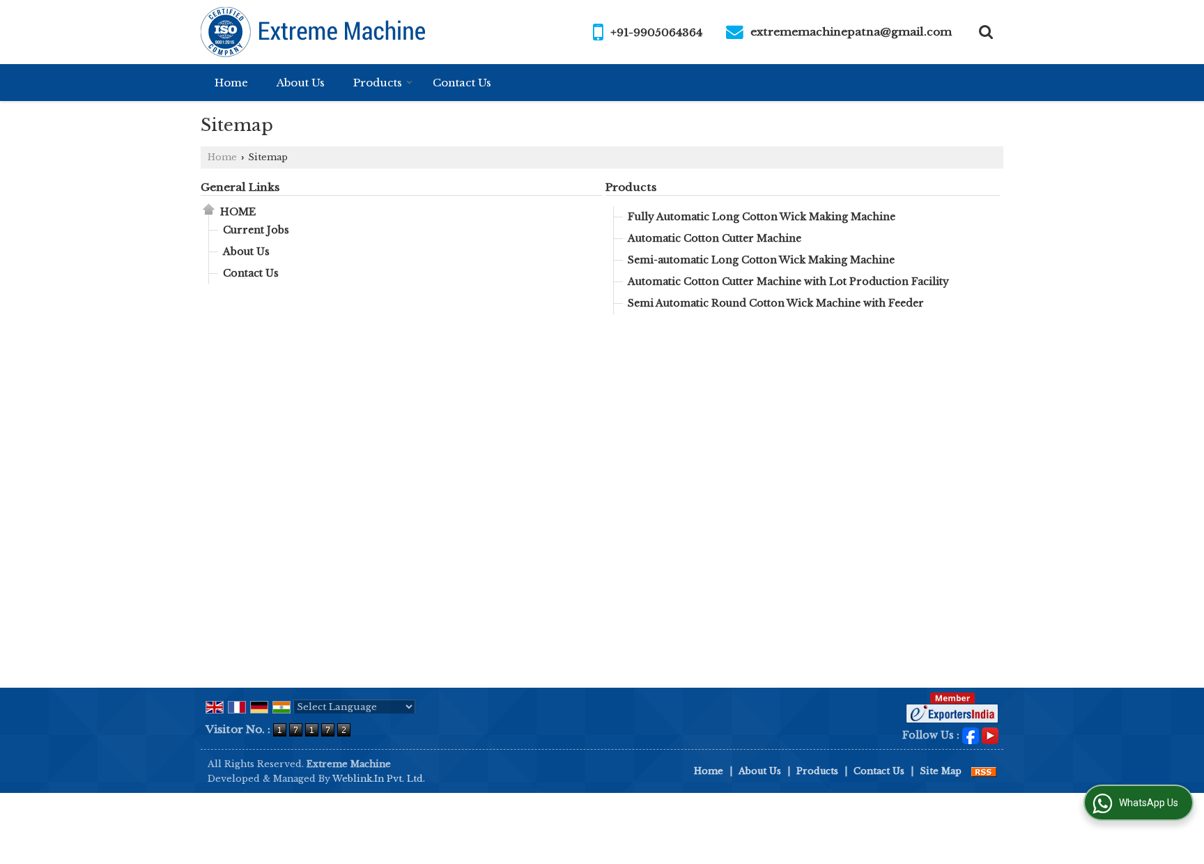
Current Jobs (256, 230)
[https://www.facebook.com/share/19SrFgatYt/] (970, 735)
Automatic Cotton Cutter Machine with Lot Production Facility (788, 281)
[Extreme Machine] (314, 32)
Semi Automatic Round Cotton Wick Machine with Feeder (776, 303)
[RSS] (983, 771)
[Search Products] (984, 32)
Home (231, 82)
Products (377, 82)
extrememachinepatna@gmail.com (851, 31)
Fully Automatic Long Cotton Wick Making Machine (761, 216)
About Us (301, 82)
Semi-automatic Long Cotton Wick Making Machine (761, 260)
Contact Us (462, 82)
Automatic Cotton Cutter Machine (714, 238)
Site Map (941, 771)
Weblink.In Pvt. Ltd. (378, 778)
